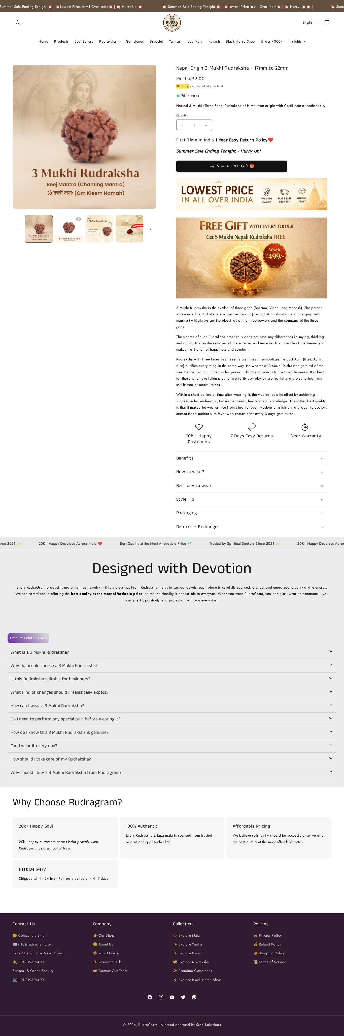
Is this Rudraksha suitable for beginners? (50, 679)
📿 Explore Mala (186, 935)
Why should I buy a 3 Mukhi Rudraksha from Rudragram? (66, 772)
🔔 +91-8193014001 (29, 961)
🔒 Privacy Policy (267, 935)
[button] (18, 22)
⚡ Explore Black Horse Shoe (197, 979)
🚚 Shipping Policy (269, 953)
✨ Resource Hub (107, 961)
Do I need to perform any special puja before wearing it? (65, 719)
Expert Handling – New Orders (38, 953)
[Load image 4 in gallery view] (129, 229)
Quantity (182, 115)
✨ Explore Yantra (187, 944)
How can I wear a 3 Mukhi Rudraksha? (47, 706)
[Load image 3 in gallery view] (99, 229)
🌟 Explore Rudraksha (191, 961)
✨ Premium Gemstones (192, 970)
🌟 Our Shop (103, 935)
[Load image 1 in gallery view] (39, 229)
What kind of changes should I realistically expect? (60, 692)
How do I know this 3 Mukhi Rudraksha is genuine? (60, 732)
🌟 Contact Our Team (110, 970)
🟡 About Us (103, 944)
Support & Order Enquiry (33, 970)
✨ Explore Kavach (188, 953)
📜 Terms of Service (269, 961)
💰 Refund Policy (267, 944)
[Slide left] (18, 228)
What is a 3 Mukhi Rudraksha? (40, 652)
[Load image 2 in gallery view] (69, 229)
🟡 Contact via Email (30, 935)
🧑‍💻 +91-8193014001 (29, 979)
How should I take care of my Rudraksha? (51, 759)
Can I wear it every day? (34, 746)
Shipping (182, 86)
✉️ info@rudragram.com (33, 944)
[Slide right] (150, 228)
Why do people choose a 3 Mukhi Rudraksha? (54, 665)
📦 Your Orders (106, 953)
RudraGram (147, 1024)
